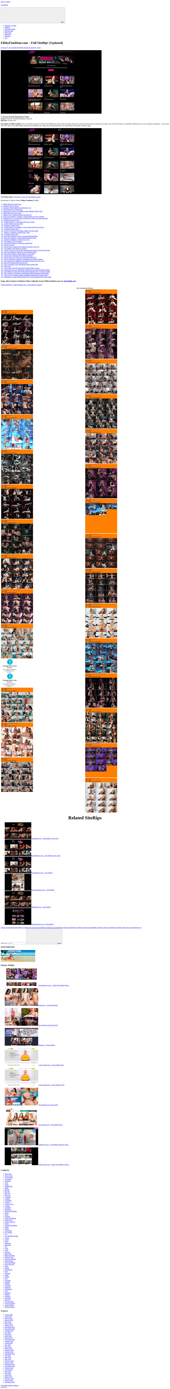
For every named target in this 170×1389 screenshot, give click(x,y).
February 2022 (9, 1361)
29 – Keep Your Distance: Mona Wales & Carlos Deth (18, 254)
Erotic (6, 1215)
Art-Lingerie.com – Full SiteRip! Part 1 (50, 1125)
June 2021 (8, 1371)
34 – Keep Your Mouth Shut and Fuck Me (14, 263)
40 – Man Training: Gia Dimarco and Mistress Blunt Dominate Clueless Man (25, 273)
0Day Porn (8, 1174)
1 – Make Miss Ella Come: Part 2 (11, 204)
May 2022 (8, 1359)
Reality (7, 1277)
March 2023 (8, 1348)
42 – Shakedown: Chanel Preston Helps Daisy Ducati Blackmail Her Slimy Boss (26, 277)
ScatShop (8, 1280)
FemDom (16, 927)
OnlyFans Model (10, 29)
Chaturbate (8, 1200)
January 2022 (9, 1362)
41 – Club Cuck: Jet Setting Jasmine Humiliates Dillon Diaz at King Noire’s (24, 275)
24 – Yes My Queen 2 (8, 245)
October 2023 (9, 1341)
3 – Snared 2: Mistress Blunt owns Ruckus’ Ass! (16, 208)
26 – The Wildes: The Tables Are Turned (13, 248)
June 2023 (8, 1347)
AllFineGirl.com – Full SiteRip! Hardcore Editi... (53, 1145)
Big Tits (7, 1192)
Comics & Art (9, 1204)
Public (7, 1275)
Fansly (7, 1223)
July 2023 (8, 1345)
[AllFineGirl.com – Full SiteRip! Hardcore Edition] (21, 1145)
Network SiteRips (10, 1259)
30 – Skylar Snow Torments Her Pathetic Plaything (17, 255)
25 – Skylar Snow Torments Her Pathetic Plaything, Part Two (20, 247)
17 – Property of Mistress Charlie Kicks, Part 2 (15, 232)
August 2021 (9, 1370)
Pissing (7, 1268)
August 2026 (9, 1315)
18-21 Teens (8, 1176)
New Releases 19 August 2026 (48, 1025)
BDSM (20, 47)
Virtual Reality (9, 1305)
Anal (6, 1183)
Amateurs (8, 1181)
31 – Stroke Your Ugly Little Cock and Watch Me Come (18, 257)
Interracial (8, 1245)
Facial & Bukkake (10, 1218)
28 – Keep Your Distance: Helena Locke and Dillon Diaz (19, 252)
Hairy (6, 1241)
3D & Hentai (9, 1177)
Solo (6, 1291)
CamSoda (8, 1197)
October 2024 (9, 1331)
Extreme (7, 1216)
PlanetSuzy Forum (10, 25)
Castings (7, 1199)
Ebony (7, 1213)
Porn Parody (8, 1270)
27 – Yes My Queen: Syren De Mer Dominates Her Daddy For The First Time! (25, 250)
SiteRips (7, 27)
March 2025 (8, 1323)
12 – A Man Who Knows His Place (12, 224)
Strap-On (138, 927)
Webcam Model (10, 1307)
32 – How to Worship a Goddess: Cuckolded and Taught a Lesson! (22, 259)
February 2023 (9, 1350)
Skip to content (5, 1)
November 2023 (10, 1339)
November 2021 (10, 1366)
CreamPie (8, 1208)
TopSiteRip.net (69, 281)
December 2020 (10, 1382)
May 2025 (8, 1322)
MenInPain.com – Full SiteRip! (41, 907)
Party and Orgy (9, 1264)
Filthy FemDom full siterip (50, 927)
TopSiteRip (4, 5)
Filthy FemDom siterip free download (124, 927)
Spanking (8, 1293)
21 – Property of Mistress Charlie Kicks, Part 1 (15, 240)
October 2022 (9, 1352)
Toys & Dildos (9, 1302)
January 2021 (9, 1380)
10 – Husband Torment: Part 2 (10, 220)
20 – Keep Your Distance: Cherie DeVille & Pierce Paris (18, 238)
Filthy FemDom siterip (66, 927)
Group (7, 1239)
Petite (6, 1266)
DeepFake (8, 34)
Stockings (8, 1298)
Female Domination (30, 47)
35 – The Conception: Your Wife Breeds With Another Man (19, 264)
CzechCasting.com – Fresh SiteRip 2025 (51, 1065)
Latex (6, 1248)
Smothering (8, 1289)
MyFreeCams (9, 31)
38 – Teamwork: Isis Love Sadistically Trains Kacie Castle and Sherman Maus (25, 270)
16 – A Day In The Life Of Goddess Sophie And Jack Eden (19, 231)
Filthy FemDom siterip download (83, 927)
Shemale (7, 36)
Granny (7, 1238)
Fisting (7, 1229)
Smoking (7, 1287)
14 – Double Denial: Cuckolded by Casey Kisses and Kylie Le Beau (22, 227)
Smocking (8, 1286)
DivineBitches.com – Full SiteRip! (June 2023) (46, 856)
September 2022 (10, 1354)
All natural (8, 1179)
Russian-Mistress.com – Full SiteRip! (42, 890)
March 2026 (8, 1318)
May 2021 (8, 1373)
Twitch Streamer (10, 1303)
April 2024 (8, 1336)
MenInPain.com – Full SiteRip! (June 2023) (45, 838)
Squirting (7, 1296)
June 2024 (8, 1334)
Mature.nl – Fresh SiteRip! (47, 1045)
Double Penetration (11, 1211)
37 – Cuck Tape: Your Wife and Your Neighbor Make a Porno (20, 268)
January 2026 (9, 1320)
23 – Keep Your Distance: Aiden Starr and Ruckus (16, 243)
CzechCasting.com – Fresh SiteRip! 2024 (51, 1085)
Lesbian (7, 1252)
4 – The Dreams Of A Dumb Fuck (11, 209)
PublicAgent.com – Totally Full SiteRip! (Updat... (54, 1164)
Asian (6, 1184)
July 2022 (8, 1355)
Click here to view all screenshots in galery (27, 197)
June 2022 (8, 1357)
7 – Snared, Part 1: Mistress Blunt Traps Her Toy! (16, 215)
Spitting (7, 1294)
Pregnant (7, 1273)
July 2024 (8, 1332)
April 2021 (8, 1375)
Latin (6, 1250)
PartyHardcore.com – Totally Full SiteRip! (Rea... (54, 985)
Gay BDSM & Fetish (11, 1236)
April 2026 (8, 1316)
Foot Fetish (8, 1231)
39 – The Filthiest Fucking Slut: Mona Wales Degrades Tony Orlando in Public (25, 271)
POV (6, 1271)
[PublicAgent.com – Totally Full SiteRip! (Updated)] (21, 1164)
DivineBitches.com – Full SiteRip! (42, 873)
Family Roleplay (10, 1222)
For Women (8, 1232)
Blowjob (7, 1195)
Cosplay (7, 1206)
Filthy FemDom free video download (30, 927)
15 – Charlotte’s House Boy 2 (10, 229)
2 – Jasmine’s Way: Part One (10, 206)
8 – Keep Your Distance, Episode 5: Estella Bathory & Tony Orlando (22, 216)
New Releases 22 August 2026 (48, 1105)
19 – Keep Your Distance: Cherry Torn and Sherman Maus (19, 236)
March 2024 (8, 1338)
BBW (6, 1188)
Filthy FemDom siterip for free (102, 927)
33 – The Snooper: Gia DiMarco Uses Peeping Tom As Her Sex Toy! (22, 261)
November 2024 (10, 1329)
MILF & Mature (10, 1255)
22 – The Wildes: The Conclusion (11, 241)
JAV (6, 1247)
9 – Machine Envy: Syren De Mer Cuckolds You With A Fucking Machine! (24, 218)
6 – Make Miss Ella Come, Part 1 (11, 213)
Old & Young (9, 1261)
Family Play (8, 1220)
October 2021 (9, 1368)
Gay (6, 38)
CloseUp (7, 1202)
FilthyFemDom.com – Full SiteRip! (42, 924)
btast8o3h (15, 47)
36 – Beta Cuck (6, 266)
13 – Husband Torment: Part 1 (10, 225)
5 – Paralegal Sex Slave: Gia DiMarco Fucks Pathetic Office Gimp (21, 211)
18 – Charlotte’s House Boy (9, 234)
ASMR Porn (9, 1186)
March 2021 (8, 1377)
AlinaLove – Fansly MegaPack (48, 1005)
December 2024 (10, 1327)
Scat (6, 1278)
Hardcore (8, 1243)
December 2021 (10, 1364)
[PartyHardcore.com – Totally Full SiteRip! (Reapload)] (21, 985)
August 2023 (9, 1343)
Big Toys (7, 1193)
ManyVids (8, 33)
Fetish (39, 47)
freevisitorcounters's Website (9, 1385)
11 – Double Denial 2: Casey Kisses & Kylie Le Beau (18, 222)
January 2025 (9, 1325)
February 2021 (9, 1378)
